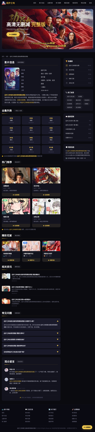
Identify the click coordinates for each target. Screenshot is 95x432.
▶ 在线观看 (16, 195)
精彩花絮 (66, 3)
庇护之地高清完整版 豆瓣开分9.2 (22, 287)
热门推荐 (58, 3)
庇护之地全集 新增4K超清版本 (21, 299)
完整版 (86, 104)
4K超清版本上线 (70, 129)
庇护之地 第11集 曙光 (72, 125)
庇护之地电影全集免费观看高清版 (77, 151)
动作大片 (78, 104)
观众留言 (27, 412)
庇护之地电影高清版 (27, 102)
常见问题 (83, 3)
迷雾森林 (71, 74)
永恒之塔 (71, 83)
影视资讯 (87, 100)
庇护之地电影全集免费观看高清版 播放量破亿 (26, 274)
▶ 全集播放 (87, 427)
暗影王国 (71, 78)
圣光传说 (71, 70)
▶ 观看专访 (31, 260)
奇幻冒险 (69, 100)
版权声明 (51, 421)
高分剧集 (78, 107)
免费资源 (69, 107)
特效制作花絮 (69, 133)
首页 (34, 3)
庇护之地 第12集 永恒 (72, 121)
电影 (7, 56)
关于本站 (51, 412)
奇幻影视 (74, 412)
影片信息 (41, 3)
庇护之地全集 (70, 96)
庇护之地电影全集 (74, 65)
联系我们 (51, 415)
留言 (90, 3)
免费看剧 (74, 421)
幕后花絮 (78, 100)
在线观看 (69, 104)
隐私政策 (51, 418)
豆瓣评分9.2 (69, 137)
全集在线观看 (21, 100)
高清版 (80, 96)
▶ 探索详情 (22, 34)
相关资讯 (75, 3)
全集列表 (50, 3)
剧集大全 (74, 418)
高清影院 (74, 415)
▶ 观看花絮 (11, 260)
